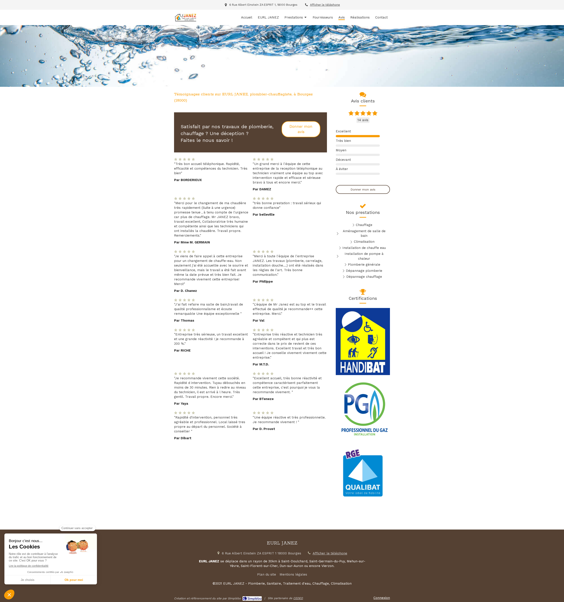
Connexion (381, 598)
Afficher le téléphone (325, 4)
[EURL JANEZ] (185, 21)
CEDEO (298, 598)
